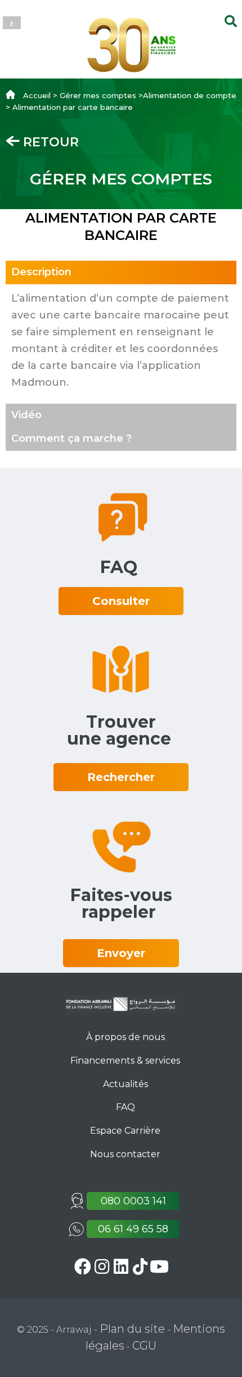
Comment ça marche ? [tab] (71, 438)
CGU (144, 1345)
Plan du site (132, 1329)
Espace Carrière (125, 1130)
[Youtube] (159, 1266)
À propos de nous (125, 1037)
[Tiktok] (140, 1266)
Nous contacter (125, 1154)
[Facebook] (83, 1266)
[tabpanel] (121, 344)
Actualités (125, 1084)
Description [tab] (41, 272)
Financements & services (125, 1060)
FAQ (125, 1107)
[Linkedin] (121, 1266)
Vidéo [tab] (26, 415)
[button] (121, 601)
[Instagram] (102, 1266)
